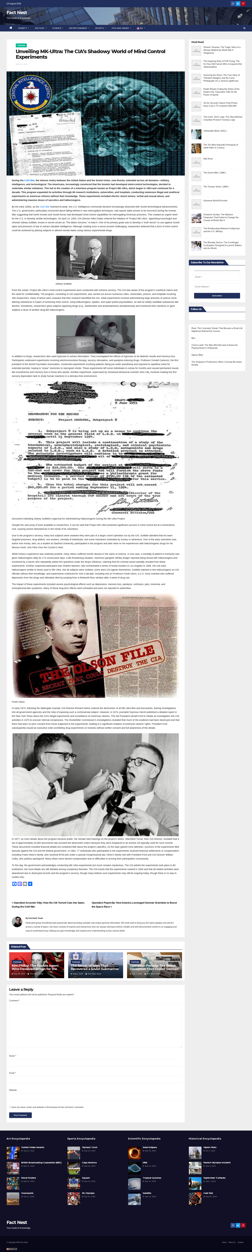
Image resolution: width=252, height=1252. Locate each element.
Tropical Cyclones (152, 1178)
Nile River (208, 159)
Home (224, 1242)
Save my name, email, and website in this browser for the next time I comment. (47, 1107)
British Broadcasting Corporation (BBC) (41, 1162)
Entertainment (78, 28)
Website (13, 1090)
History (40, 28)
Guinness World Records (215, 200)
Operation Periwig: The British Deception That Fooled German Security (154, 969)
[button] (244, 28)
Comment (14, 1000)
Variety (23, 28)
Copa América (89, 1162)
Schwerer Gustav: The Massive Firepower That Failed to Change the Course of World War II (221, 217)
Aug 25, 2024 (211, 1197)
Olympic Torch (89, 1147)
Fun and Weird (121, 28)
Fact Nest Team (35, 918)
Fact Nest (17, 12)
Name (12, 1056)
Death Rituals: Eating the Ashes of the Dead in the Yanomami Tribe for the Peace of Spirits (221, 92)
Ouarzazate (27, 1193)
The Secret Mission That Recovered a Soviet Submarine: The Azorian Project (95, 969)
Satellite (147, 1193)
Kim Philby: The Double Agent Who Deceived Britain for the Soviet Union (35, 969)
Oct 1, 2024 (210, 1151)
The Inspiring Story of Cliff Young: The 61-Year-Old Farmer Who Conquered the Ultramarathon (222, 64)
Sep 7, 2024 (137, 974)
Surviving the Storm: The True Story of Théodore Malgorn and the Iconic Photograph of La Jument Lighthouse (221, 78)
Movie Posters (28, 1178)
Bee (193, 338)
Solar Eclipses (150, 1147)
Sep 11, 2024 (29, 1151)
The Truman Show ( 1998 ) (216, 187)
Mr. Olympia (88, 1193)
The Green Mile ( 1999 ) (214, 173)
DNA (145, 1162)
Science (57, 28)
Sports (100, 28)
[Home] (11, 28)
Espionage (21, 45)
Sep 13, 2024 (150, 1151)
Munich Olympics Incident (217, 1162)
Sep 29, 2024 (19, 974)
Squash (86, 1178)
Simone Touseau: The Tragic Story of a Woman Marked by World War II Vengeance (221, 50)
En (141, 28)
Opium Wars (197, 355)
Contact (240, 1242)
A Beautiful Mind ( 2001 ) (215, 131)
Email (12, 1073)
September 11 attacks (214, 1178)
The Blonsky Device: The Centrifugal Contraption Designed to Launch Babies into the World (222, 245)
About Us (232, 1242)
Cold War (29, 180)
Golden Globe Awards (32, 1147)
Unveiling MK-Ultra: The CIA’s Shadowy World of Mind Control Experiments (90, 54)
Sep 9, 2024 (78, 974)
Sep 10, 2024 (89, 1151)
